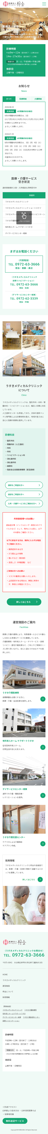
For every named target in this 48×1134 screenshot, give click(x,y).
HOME (5, 974)
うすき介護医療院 (30, 1010)
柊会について (8, 991)
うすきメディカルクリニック (14, 980)
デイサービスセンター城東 (12, 1017)
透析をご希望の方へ (16, 485)
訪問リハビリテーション (11, 1021)
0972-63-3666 (27, 264)
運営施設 (6, 986)
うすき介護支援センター (31, 1017)
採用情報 (6, 997)
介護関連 (38, 99)
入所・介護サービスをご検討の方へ (22, 503)
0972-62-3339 (27, 298)
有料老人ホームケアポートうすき (14, 1013)
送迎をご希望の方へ (16, 494)
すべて (9, 99)
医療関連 (23, 99)
